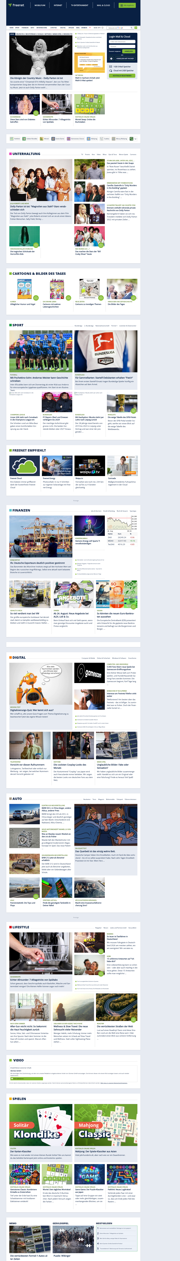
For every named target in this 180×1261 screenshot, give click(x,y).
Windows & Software (119, 658)
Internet (58, 5)
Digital (19, 657)
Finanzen (21, 510)
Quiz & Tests (112, 154)
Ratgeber (98, 927)
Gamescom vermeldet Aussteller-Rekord (87, 719)
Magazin (101, 799)
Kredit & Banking (109, 511)
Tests (94, 799)
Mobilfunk (40, 5)
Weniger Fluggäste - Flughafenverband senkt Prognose (88, 564)
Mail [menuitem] (78, 28)
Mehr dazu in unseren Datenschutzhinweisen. (114, 1083)
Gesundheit (132, 927)
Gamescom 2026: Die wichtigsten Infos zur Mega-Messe (91, 727)
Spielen (19, 1099)
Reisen (106, 927)
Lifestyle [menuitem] (53, 28)
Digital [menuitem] (63, 28)
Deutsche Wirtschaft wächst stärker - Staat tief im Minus (89, 569)
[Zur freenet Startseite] (16, 5)
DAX (110, 537)
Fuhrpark (120, 799)
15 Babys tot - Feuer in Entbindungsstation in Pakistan (91, 33)
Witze (105, 154)
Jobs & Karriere (96, 511)
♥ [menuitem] (90, 27)
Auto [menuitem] (32, 28)
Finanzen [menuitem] (25, 28)
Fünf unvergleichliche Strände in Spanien (87, 981)
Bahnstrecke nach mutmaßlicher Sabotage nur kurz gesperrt (115, 1228)
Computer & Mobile (88, 658)
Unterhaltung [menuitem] (41, 28)
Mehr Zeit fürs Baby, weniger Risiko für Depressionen (113, 1238)
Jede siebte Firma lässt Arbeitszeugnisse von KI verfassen (91, 716)
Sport (17, 325)
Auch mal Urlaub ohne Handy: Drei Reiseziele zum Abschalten (93, 988)
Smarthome (132, 658)
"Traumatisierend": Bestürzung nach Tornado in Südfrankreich (116, 1248)
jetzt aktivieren (19, 1079)
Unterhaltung (26, 154)
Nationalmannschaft (102, 325)
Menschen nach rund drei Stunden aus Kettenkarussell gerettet (87, 46)
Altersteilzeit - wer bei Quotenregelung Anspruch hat (90, 560)
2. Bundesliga (89, 325)
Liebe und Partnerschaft (118, 927)
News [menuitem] (11, 28)
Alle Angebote (129, 5)
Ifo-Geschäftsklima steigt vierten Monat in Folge (89, 574)
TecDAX (111, 544)
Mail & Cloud (103, 5)
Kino (93, 154)
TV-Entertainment (79, 5)
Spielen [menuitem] (71, 28)
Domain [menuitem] (84, 28)
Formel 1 (114, 325)
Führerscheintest (130, 799)
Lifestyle (20, 927)
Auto (17, 798)
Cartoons (133, 154)
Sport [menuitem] (17, 28)
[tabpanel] (40, 61)
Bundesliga (78, 325)
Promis (87, 154)
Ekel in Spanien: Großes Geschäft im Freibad (88, 42)
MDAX (110, 541)
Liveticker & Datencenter (128, 325)
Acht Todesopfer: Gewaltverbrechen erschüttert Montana (89, 38)
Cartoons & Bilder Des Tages (39, 273)
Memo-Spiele (123, 154)
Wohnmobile (110, 799)
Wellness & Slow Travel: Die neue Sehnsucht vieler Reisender (92, 985)
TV (82, 154)
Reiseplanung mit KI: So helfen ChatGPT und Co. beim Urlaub (92, 723)
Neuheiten (87, 799)
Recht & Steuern (122, 511)
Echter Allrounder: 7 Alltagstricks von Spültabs (111, 1233)
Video (99, 154)
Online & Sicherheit (103, 658)
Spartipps (133, 511)
